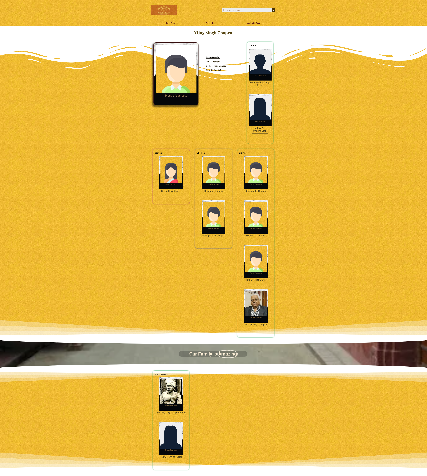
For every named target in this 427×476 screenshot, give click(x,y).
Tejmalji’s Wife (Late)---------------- (171, 458)
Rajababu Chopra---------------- (213, 192)
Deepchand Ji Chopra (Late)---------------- (260, 85)
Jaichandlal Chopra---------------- (256, 192)
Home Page (170, 23)
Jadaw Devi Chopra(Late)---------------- (260, 131)
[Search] (273, 10)
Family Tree (211, 23)
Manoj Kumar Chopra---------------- (213, 236)
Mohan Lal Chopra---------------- (255, 236)
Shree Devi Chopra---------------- (171, 192)
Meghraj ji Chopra (254, 23)
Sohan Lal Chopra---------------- (255, 281)
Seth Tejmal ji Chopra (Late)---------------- (171, 413)
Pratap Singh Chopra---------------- (256, 326)
